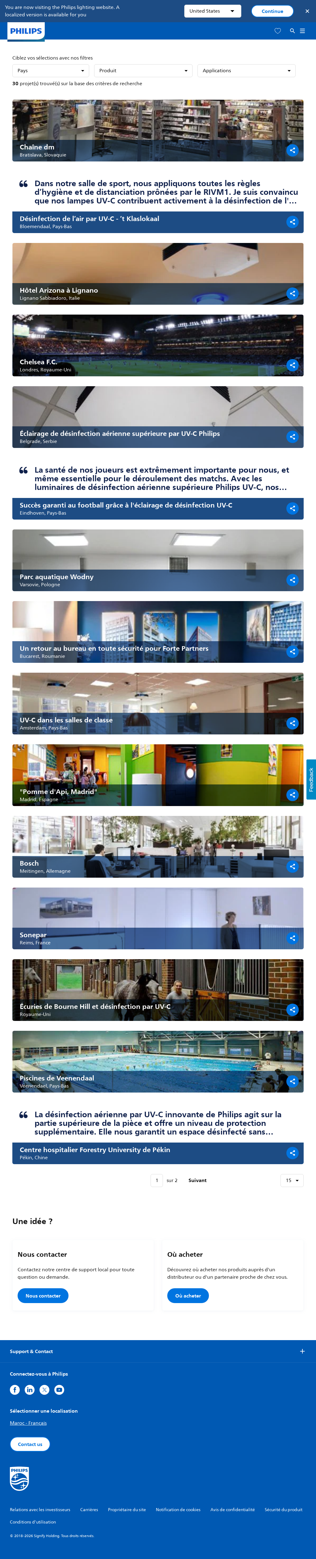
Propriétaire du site (127, 1509)
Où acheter (188, 1295)
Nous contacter (43, 1295)
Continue (272, 11)
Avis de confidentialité (232, 1509)
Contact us (30, 1444)
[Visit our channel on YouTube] (59, 1390)
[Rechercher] (292, 31)
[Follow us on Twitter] (44, 1390)
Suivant (197, 1180)
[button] (311, 779)
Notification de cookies (178, 1509)
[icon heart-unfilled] (277, 31)
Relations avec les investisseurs (40, 1509)
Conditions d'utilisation (33, 1522)
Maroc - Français (28, 1423)
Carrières (89, 1509)
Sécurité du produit (283, 1509)
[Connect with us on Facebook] (15, 1390)
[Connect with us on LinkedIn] (30, 1390)
